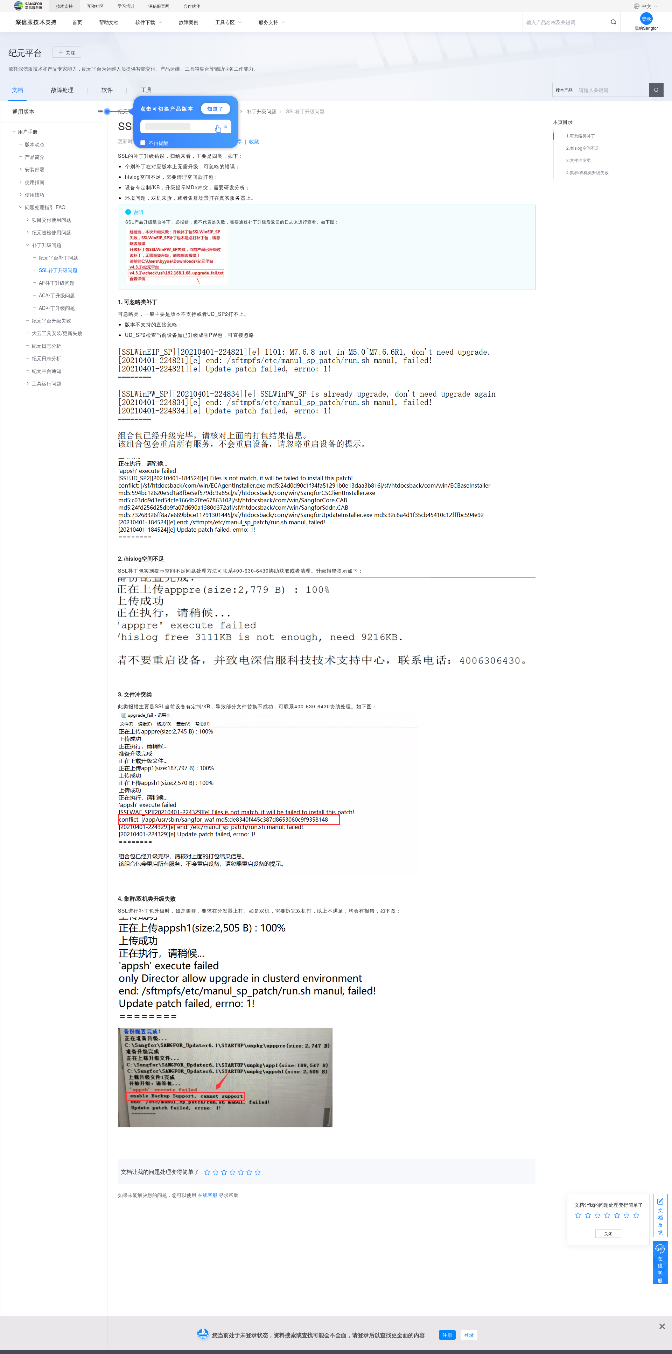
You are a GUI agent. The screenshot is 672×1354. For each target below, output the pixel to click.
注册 (447, 1334)
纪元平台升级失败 (51, 320)
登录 (469, 1334)
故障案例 (188, 22)
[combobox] (608, 90)
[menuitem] (77, 22)
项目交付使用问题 (51, 219)
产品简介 (34, 156)
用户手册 (27, 131)
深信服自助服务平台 (35, 22)
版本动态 (34, 144)
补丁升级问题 (46, 244)
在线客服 (660, 1269)
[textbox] (608, 90)
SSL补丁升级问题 (58, 270)
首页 (77, 22)
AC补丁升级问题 (57, 295)
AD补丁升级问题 (57, 307)
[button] (645, 6)
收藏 (254, 141)
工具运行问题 (46, 383)
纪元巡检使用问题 (51, 232)
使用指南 (34, 181)
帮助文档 (109, 22)
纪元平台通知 (46, 370)
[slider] (233, 1172)
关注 (70, 52)
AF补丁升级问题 (57, 282)
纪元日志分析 (46, 345)
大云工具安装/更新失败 (57, 332)
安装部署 (34, 169)
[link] (261, 111)
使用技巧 (34, 194)
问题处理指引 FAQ (45, 207)
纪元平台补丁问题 (58, 257)
